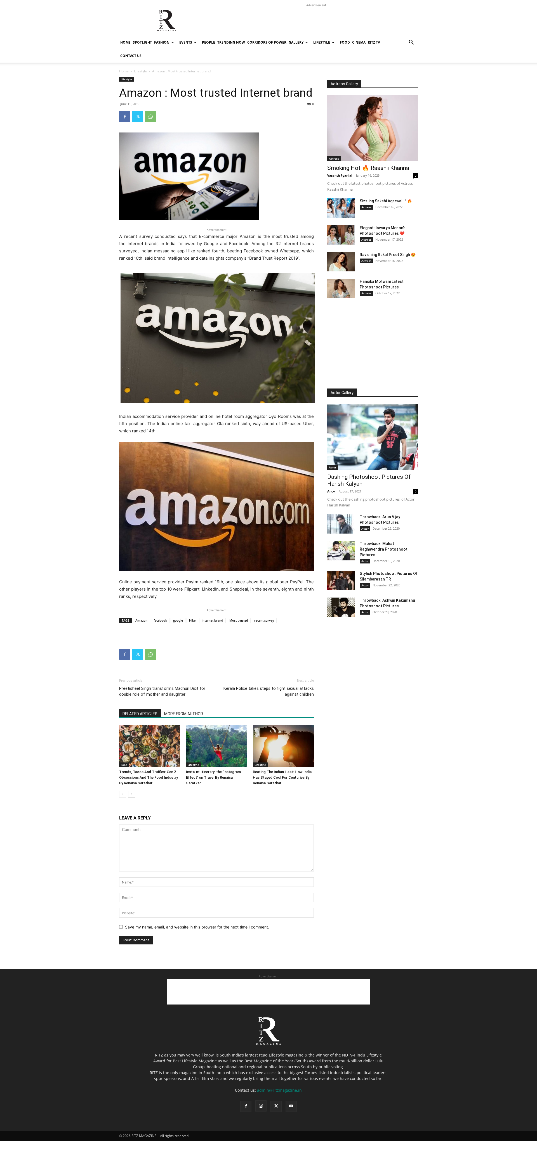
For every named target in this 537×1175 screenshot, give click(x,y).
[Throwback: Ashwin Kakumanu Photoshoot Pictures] (341, 607)
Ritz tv (374, 42)
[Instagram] (261, 1106)
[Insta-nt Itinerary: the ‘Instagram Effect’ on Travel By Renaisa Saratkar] (216, 746)
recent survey (264, 620)
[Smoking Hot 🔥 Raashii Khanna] (372, 128)
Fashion (161, 42)
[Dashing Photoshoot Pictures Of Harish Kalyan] (372, 437)
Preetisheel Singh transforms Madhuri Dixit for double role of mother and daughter (162, 691)
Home (125, 42)
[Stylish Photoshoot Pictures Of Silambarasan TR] (341, 580)
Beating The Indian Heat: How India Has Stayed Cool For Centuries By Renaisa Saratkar (282, 777)
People (208, 42)
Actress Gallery (344, 84)
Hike (192, 620)
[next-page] (131, 794)
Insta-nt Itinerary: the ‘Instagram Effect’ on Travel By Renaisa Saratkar (213, 777)
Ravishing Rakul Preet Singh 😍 (388, 254)
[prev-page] (122, 794)
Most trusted (238, 620)
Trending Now (231, 42)
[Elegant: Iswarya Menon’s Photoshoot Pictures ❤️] (341, 235)
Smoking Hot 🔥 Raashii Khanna (368, 168)
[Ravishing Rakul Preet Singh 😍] (341, 261)
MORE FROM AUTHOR (183, 714)
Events (185, 42)
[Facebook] (124, 116)
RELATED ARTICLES (140, 714)
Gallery (296, 42)
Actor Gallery (342, 392)
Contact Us (131, 55)
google (178, 620)
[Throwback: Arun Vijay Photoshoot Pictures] (341, 524)
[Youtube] (291, 1106)
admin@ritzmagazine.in (279, 1090)
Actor (332, 467)
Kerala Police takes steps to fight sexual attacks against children (268, 691)
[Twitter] (137, 116)
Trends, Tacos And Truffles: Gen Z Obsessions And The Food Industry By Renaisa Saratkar (148, 777)
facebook (160, 620)
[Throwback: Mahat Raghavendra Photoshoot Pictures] (341, 550)
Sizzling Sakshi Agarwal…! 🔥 (386, 201)
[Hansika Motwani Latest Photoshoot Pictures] (341, 288)
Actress (334, 158)
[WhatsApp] (150, 116)
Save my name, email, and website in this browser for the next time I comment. (197, 927)
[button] (411, 43)
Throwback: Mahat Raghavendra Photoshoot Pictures (384, 549)
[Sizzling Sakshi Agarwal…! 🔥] (341, 208)
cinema (359, 42)
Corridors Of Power (266, 42)
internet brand (212, 620)
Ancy (331, 491)
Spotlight (142, 42)
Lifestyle (321, 42)
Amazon (141, 620)
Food (345, 42)
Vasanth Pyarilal (339, 175)
